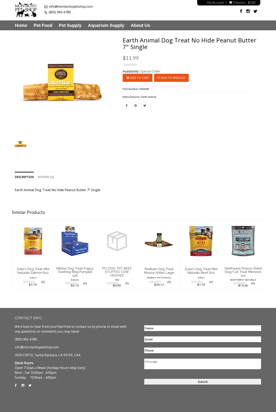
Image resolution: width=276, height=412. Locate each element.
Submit (203, 382)
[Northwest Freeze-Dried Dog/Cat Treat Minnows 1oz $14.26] (243, 222)
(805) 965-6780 (60, 12)
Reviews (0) (46, 177)
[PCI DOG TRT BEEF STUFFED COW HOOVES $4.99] (117, 222)
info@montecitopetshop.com (71, 6)
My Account (215, 2)
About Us (140, 25)
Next (122, 99)
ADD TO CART (139, 78)
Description (24, 177)
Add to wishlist (173, 78)
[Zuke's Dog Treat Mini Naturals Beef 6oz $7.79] (201, 222)
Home (21, 25)
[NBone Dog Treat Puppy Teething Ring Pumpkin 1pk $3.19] (75, 222)
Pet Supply (70, 25)
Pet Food (43, 25)
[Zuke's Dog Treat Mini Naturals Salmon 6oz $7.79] (33, 222)
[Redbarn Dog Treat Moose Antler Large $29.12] (159, 222)
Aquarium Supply (106, 25)
